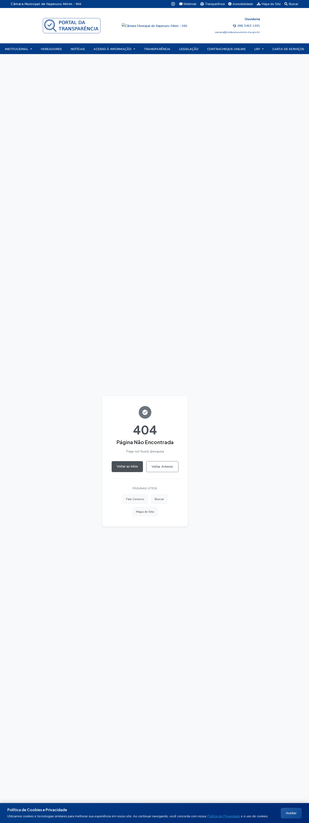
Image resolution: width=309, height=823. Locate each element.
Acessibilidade (242, 4)
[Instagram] (173, 4)
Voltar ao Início (127, 466)
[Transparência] (71, 25)
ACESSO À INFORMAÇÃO (112, 49)
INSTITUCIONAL (16, 49)
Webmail (189, 4)
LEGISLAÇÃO (188, 49)
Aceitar (291, 813)
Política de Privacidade (223, 816)
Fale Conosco (135, 499)
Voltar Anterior (162, 466)
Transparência (215, 4)
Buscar (293, 4)
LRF (257, 49)
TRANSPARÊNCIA (157, 49)
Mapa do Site (271, 4)
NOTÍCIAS (78, 49)
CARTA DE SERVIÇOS (288, 49)
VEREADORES (51, 49)
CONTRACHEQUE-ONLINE (226, 49)
